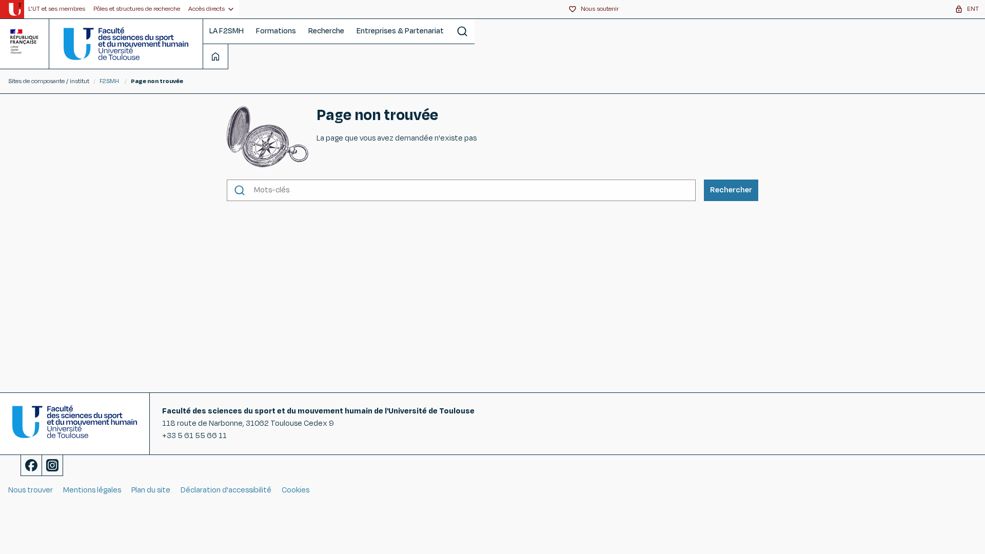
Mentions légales (92, 490)
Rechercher (731, 190)
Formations (276, 31)
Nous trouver (30, 490)
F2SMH (109, 81)
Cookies (295, 490)
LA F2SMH (226, 31)
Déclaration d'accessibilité (226, 490)
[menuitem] (56, 9)
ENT (973, 8)
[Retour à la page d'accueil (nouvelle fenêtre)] (15, 9)
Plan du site (150, 490)
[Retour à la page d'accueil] (126, 43)
